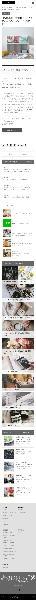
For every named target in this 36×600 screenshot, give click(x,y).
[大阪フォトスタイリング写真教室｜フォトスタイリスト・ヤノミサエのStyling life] (8, 2)
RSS (19, 590)
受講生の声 (5, 524)
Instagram (17, 590)
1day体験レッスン (7, 532)
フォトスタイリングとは (9, 512)
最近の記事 (10, 205)
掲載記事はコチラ (12, 130)
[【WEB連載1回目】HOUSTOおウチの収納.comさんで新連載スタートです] (26, 154)
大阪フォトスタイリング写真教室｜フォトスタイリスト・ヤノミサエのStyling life (18, 579)
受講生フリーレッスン (8, 559)
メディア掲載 (27, 162)
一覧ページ (26, 432)
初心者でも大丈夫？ (7, 515)
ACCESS (20, 532)
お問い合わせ (6, 567)
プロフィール (22, 510)
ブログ (4, 521)
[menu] (33, 3)
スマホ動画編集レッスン (9, 548)
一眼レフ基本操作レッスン (9, 551)
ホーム (4, 510)
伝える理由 (5, 518)
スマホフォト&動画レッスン (10, 545)
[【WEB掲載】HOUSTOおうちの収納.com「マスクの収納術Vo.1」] (10, 154)
